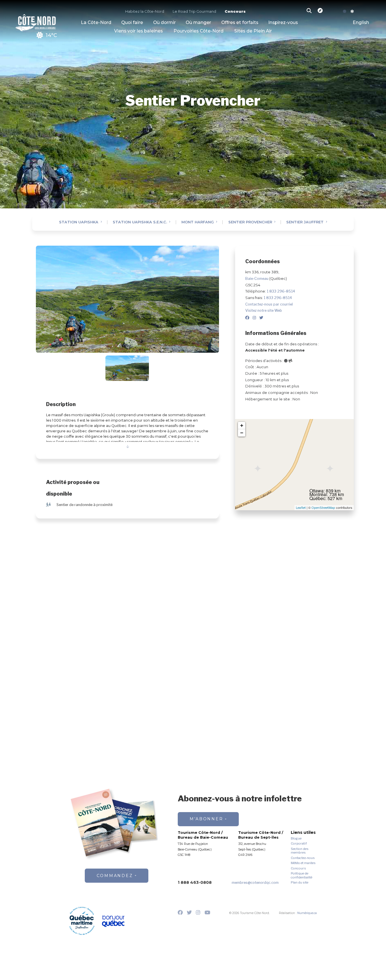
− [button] (241, 433)
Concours (235, 12)
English (361, 22)
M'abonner (206, 818)
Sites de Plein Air (253, 31)
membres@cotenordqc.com (255, 882)
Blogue (296, 838)
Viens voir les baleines (138, 31)
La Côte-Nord (96, 22)
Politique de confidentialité (301, 875)
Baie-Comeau (257, 278)
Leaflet (301, 508)
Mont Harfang (197, 222)
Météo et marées (303, 863)
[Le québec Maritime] (81, 921)
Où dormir (164, 22)
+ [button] (241, 425)
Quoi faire (132, 22)
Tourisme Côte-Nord (35, 21)
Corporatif (299, 843)
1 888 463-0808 (195, 882)
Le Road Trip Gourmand (194, 12)
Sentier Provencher (250, 222)
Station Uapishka (78, 222)
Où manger (198, 22)
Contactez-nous (303, 858)
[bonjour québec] (113, 921)
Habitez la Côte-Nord (144, 12)
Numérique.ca (307, 913)
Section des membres (300, 851)
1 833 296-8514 (281, 291)
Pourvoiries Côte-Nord (199, 31)
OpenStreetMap (323, 508)
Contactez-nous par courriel (269, 304)
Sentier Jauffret (305, 222)
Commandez (115, 875)
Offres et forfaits (239, 22)
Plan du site (299, 882)
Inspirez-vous (283, 22)
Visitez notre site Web (263, 310)
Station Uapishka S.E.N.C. (140, 222)
